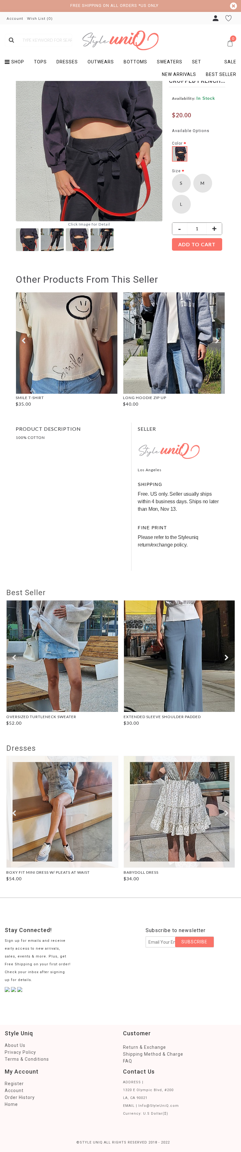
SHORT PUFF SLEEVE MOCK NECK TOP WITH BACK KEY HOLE (182, 397)
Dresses (21, 748)
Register (14, 1083)
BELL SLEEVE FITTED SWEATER (54, 397)
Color (177, 143)
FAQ (127, 1061)
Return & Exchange (144, 1047)
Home (11, 1104)
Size (176, 171)
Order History (20, 1097)
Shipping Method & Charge (153, 1054)
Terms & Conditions (27, 1059)
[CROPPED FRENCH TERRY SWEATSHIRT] (28, 239)
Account (14, 1090)
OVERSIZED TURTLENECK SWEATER (41, 716)
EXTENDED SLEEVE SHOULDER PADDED (162, 716)
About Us (15, 1045)
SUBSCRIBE (194, 941)
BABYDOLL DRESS (141, 872)
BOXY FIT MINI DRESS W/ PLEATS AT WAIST (48, 872)
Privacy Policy (20, 1052)
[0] (173, 37)
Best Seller (26, 592)
